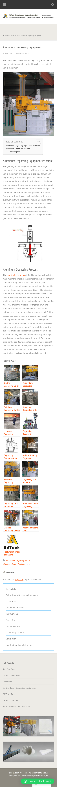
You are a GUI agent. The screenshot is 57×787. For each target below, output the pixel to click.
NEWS (46, 773)
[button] (37, 781)
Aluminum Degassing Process (18, 148)
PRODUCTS (27, 773)
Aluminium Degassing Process (18, 560)
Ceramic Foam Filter (14, 607)
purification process (16, 275)
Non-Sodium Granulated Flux (19, 645)
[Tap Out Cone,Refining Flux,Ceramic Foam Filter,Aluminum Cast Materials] (28, 18)
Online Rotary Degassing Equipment (22, 595)
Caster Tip (10, 620)
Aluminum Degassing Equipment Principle (23, 145)
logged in (19, 579)
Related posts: (15, 152)
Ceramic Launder (13, 626)
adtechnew (8, 53)
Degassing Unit (22, 53)
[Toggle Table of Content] (37, 141)
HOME (10, 773)
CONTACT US (37, 773)
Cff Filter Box (11, 601)
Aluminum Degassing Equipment (16, 564)
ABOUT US (17, 773)
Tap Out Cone (12, 613)
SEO (29, 53)
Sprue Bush (11, 638)
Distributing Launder (15, 632)
